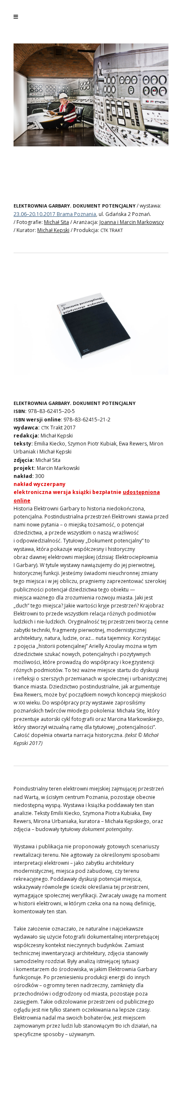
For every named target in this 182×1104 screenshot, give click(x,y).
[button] (59, 95)
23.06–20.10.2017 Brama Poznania (55, 214)
